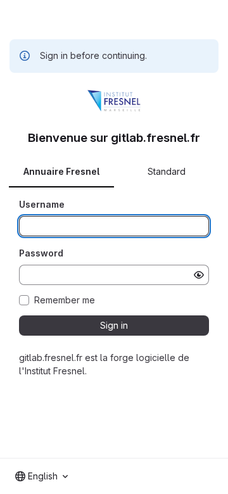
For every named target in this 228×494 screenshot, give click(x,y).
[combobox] (41, 476)
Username (42, 204)
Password (41, 253)
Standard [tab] (167, 171)
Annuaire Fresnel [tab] (61, 171)
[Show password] (199, 275)
